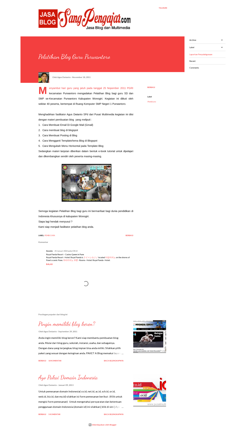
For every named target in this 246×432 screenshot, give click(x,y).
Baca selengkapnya (114, 361)
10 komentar (54, 361)
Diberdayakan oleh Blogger (104, 425)
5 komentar (54, 414)
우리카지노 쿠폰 (70, 260)
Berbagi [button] (151, 87)
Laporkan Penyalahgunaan (200, 54)
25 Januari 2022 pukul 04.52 (66, 251)
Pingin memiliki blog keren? (66, 324)
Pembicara (151, 102)
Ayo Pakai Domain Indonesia (68, 377)
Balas (49, 264)
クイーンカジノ (91, 257)
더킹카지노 (110, 257)
